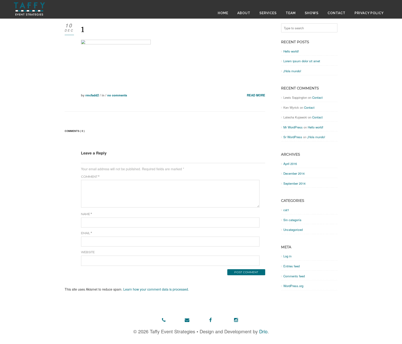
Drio (263, 331)
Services (268, 13)
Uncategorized (293, 229)
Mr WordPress (293, 127)
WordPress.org (293, 286)
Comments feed (294, 276)
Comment (90, 176)
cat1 (286, 210)
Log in (287, 256)
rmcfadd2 (92, 95)
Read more (256, 95)
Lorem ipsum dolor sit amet (301, 61)
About (243, 13)
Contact (336, 13)
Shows (311, 13)
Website (88, 252)
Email (86, 233)
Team (291, 13)
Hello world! (291, 51)
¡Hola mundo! (292, 71)
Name (86, 214)
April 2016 (290, 163)
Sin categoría (292, 220)
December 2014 (294, 173)
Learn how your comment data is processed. (156, 289)
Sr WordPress (292, 137)
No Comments (117, 95)
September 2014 (294, 183)
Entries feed (291, 266)
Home (223, 13)
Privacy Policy (369, 13)
